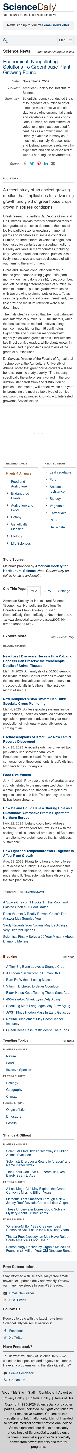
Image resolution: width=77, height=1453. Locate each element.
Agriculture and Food (22, 507)
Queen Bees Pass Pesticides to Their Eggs (37, 1030)
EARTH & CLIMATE (14, 1076)
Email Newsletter (21, 1293)
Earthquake (58, 513)
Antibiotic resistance (57, 489)
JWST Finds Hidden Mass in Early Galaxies (38, 1012)
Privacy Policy (13, 1398)
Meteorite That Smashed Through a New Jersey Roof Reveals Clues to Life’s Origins (37, 1201)
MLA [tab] (34, 590)
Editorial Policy (39, 1398)
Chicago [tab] (64, 590)
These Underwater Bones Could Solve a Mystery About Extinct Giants (35, 1211)
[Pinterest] (39, 163)
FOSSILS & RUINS (13, 1103)
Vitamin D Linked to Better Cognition (32, 986)
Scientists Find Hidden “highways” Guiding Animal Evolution (37, 1153)
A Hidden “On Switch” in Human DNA (33, 973)
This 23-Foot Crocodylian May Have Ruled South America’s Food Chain (37, 1238)
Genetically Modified (19, 526)
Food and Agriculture (19, 484)
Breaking (10, 956)
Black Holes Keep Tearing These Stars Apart (38, 992)
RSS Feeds (17, 1299)
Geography (14, 1089)
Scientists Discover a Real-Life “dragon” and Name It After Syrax (38, 1163)
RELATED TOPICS (16, 463)
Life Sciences (21, 543)
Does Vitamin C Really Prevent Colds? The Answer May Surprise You (34, 916)
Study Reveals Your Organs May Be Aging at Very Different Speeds (35, 927)
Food (10, 1062)
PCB (53, 519)
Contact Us (17, 1379)
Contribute (46, 1392)
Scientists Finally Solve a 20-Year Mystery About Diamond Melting (38, 939)
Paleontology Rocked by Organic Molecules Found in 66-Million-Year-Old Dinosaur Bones (39, 1248)
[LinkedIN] (46, 163)
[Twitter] (32, 163)
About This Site (13, 1392)
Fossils (11, 1122)
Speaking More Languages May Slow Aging (38, 1005)
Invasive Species (18, 1069)
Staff (31, 1392)
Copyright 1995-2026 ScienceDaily (30, 1404)
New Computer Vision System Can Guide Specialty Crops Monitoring (35, 701)
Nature (11, 1056)
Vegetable (57, 505)
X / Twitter (16, 1337)
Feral (53, 479)
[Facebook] (25, 163)
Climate (11, 1096)
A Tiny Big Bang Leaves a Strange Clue (35, 966)
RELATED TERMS (55, 463)
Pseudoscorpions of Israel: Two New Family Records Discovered (37, 739)
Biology (16, 536)
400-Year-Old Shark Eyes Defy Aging (33, 999)
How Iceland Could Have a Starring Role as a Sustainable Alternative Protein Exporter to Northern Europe (37, 813)
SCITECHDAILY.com (32, 891)
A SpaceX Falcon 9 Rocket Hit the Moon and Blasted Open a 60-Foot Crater (35, 904)
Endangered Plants (20, 495)
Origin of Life (15, 1109)
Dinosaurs (13, 1116)
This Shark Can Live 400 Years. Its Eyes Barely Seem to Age (35, 1173)
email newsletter (56, 25)
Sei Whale (57, 527)
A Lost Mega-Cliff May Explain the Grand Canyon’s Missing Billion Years (36, 1190)
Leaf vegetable (60, 472)
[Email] (53, 163)
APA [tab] (47, 590)
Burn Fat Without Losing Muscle (29, 979)
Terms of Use (64, 1398)
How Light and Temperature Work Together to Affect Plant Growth (38, 853)
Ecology (12, 1082)
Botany (16, 517)
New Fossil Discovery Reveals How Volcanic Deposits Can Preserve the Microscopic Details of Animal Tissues (37, 661)
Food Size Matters (17, 774)
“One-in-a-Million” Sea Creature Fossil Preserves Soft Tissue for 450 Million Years (37, 1228)
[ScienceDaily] (29, 7)
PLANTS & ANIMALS (15, 1049)
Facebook (16, 1330)
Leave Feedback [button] (21, 1373)
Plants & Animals (18, 473)
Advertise (65, 1392)
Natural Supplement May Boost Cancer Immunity (34, 1021)
